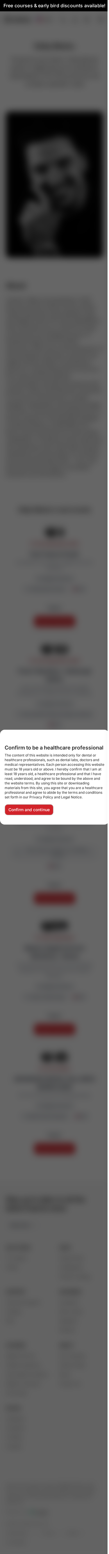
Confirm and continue (29, 809)
